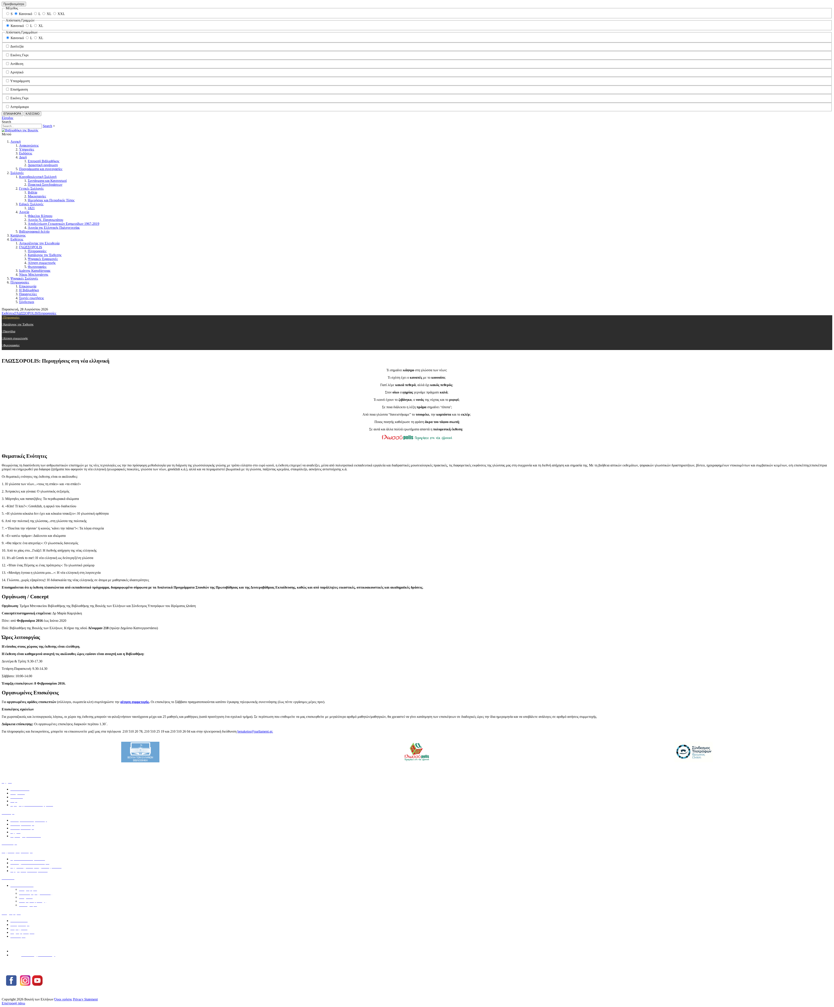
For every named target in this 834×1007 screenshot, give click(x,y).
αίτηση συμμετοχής (134, 702)
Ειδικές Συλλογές (31, 204)
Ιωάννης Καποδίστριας (34, 270)
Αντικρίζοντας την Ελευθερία (39, 243)
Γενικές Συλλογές (31, 188)
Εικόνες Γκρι (19, 55)
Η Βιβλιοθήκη (29, 290)
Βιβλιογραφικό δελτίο (34, 231)
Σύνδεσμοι (26, 302)
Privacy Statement (85, 999)
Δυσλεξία (16, 46)
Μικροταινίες (37, 196)
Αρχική (15, 141)
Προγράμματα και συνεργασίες (40, 169)
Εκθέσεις (16, 239)
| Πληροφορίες (11, 317)
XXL (61, 14)
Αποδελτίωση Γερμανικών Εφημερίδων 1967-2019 (63, 224)
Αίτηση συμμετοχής (42, 263)
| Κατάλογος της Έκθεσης (18, 324)
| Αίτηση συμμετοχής (15, 338)
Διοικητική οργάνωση (43, 165)
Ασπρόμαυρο (19, 107)
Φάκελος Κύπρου (40, 216)
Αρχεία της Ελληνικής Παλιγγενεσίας (54, 227)
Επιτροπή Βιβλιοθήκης (43, 161)
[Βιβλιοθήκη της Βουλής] (20, 130)
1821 (31, 208)
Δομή (23, 157)
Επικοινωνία (27, 286)
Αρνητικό (16, 72)
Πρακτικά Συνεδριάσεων (45, 184)
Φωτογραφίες (37, 267)
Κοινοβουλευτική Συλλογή (37, 177)
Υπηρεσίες (26, 149)
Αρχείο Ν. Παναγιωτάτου (45, 220)
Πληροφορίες (37, 251)
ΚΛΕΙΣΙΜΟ (33, 113)
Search (47, 126)
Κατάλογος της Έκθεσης (44, 255)
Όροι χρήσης (63, 999)
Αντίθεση (16, 64)
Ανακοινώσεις (29, 145)
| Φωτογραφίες (11, 345)
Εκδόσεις (25, 153)
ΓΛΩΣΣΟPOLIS (30, 247)
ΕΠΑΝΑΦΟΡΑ (12, 113)
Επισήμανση (19, 89)
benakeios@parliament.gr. (255, 731)
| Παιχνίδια (8, 331)
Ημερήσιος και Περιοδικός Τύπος (51, 200)
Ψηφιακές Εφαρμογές (43, 259)
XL (49, 14)
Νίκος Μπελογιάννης (33, 274)
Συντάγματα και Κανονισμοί (47, 180)
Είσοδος (7, 118)
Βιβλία (32, 192)
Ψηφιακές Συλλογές (24, 278)
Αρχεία (24, 212)
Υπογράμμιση (20, 81)
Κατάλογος (18, 235)
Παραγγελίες (28, 294)
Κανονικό (25, 14)
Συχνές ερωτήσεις (31, 298)
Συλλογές (17, 173)
